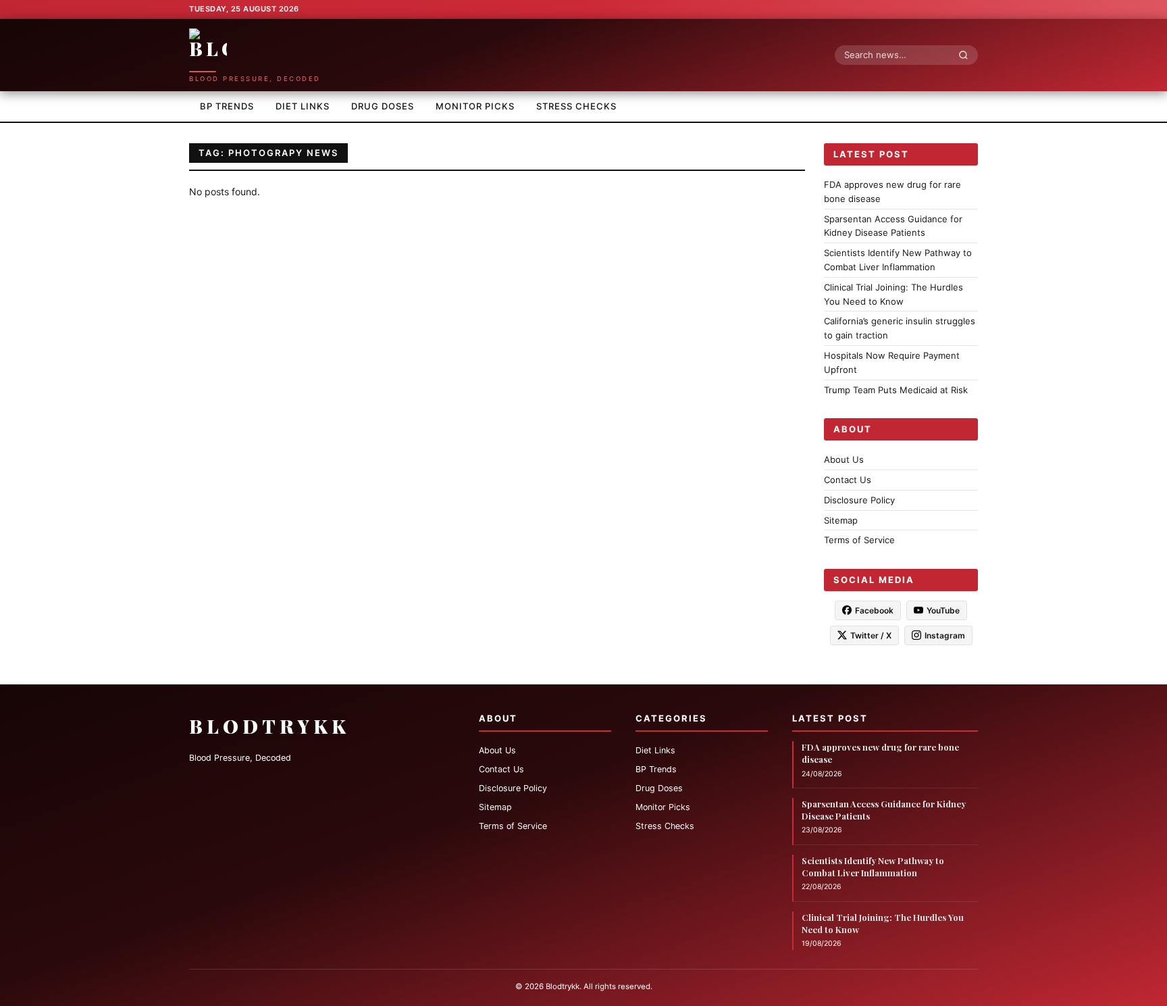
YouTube (943, 610)
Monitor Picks (475, 106)
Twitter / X (870, 635)
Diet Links (303, 106)
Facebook (874, 610)
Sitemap (841, 519)
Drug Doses (382, 106)
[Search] (967, 54)
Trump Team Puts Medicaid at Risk (896, 389)
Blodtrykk (269, 725)
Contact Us (847, 479)
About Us (844, 459)
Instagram (945, 635)
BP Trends (227, 106)
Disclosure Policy (859, 499)
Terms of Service (859, 539)
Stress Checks (576, 106)
